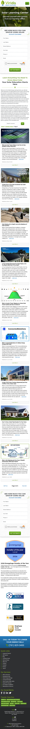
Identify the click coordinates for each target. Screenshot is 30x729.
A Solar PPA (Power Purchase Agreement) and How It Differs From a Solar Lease (14, 383)
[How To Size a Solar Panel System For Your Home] (15, 413)
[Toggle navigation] (27, 3)
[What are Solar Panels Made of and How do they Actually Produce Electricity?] (15, 136)
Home (2, 126)
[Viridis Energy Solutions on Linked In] (7, 693)
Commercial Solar (7, 679)
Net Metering (13, 701)
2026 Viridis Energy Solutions (15, 723)
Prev (6, 486)
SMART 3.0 (3, 699)
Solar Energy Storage (7, 678)
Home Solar (17, 703)
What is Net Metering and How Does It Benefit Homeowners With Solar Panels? (13, 461)
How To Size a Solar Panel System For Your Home (14, 422)
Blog (4, 656)
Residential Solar (6, 676)
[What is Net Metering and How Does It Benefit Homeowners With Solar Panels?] (15, 451)
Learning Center (9, 126)
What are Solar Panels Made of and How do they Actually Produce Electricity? (14, 145)
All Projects (5, 655)
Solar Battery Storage (5, 701)
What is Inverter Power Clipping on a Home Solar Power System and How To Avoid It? (14, 304)
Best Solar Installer (5, 703)
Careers (4, 663)
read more (21, 159)
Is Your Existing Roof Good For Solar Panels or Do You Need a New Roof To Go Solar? (14, 264)
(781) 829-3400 (16, 645)
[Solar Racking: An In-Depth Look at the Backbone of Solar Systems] (15, 215)
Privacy (4, 666)
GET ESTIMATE (15, 70)
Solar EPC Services (7, 683)
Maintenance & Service (8, 686)
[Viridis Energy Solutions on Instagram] (4, 693)
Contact (4, 665)
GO (22, 123)
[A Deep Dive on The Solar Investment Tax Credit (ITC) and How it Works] (15, 175)
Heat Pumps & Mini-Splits (8, 681)
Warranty (12, 703)
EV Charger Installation (8, 684)
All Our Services (6, 674)
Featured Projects (7, 653)
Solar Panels (19, 701)
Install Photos (23, 703)
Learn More (14, 165)
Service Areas (6, 660)
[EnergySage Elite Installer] (15, 551)
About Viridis (12, 705)
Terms (4, 668)
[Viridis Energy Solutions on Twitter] (10, 693)
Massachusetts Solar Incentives (13, 699)
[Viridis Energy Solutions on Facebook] (1, 693)
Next (23, 486)
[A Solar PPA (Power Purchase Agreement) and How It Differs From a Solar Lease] (15, 373)
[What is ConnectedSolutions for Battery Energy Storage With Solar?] (15, 333)
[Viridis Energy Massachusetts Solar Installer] (8, 3)
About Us (5, 661)
